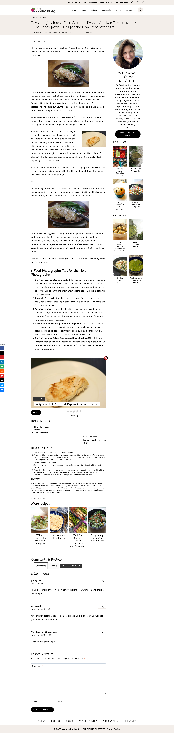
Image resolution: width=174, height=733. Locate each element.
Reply (101, 581)
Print (36, 412)
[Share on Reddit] (2, 371)
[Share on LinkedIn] (2, 362)
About (83, 10)
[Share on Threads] (2, 380)
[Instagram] (143, 2)
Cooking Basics (74, 2)
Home (73, 10)
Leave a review (71, 566)
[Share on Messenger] (2, 385)
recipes (42, 17)
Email (61, 701)
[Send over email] (2, 367)
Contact (130, 721)
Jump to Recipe (43, 41)
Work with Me (111, 721)
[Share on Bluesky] (2, 390)
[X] (138, 2)
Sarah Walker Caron (40, 32)
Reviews (124, 2)
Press (69, 721)
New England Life (108, 2)
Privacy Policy (88, 721)
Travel (118, 10)
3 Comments (87, 32)
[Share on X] (2, 353)
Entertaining (91, 2)
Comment (37, 666)
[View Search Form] (140, 10)
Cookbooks (106, 10)
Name (35, 701)
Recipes (94, 10)
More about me (128, 134)
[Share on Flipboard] (2, 376)
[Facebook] (132, 2)
